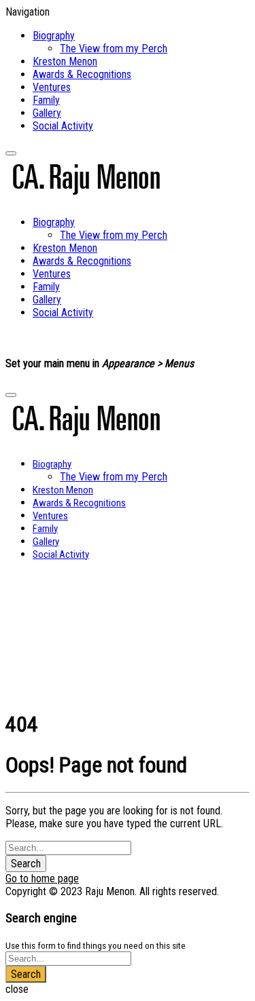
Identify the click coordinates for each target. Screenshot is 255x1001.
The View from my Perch (113, 48)
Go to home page (42, 878)
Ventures (52, 87)
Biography (54, 35)
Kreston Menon (65, 61)
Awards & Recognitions (82, 74)
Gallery (47, 113)
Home (37, 591)
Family (46, 100)
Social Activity (63, 125)
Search (26, 863)
